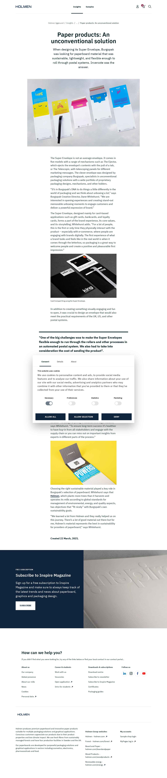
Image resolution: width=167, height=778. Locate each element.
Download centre (95, 672)
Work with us (60, 672)
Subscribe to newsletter (98, 677)
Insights (69, 23)
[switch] (72, 403)
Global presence (29, 677)
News (24, 686)
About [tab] (73, 361)
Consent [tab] (45, 361)
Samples (90, 7)
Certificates (93, 686)
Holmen (54, 495)
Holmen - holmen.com (95, 736)
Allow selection (83, 416)
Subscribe (25, 605)
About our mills (28, 682)
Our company (27, 672)
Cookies (25, 691)
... (77, 23)
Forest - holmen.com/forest (97, 741)
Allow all (50, 416)
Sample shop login (128, 736)
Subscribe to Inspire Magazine (101, 682)
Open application (62, 682)
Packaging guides (95, 691)
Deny (116, 416)
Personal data (28, 696)
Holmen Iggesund (56, 23)
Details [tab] (60, 361)
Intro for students (63, 686)
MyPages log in (126, 741)
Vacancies (59, 677)
